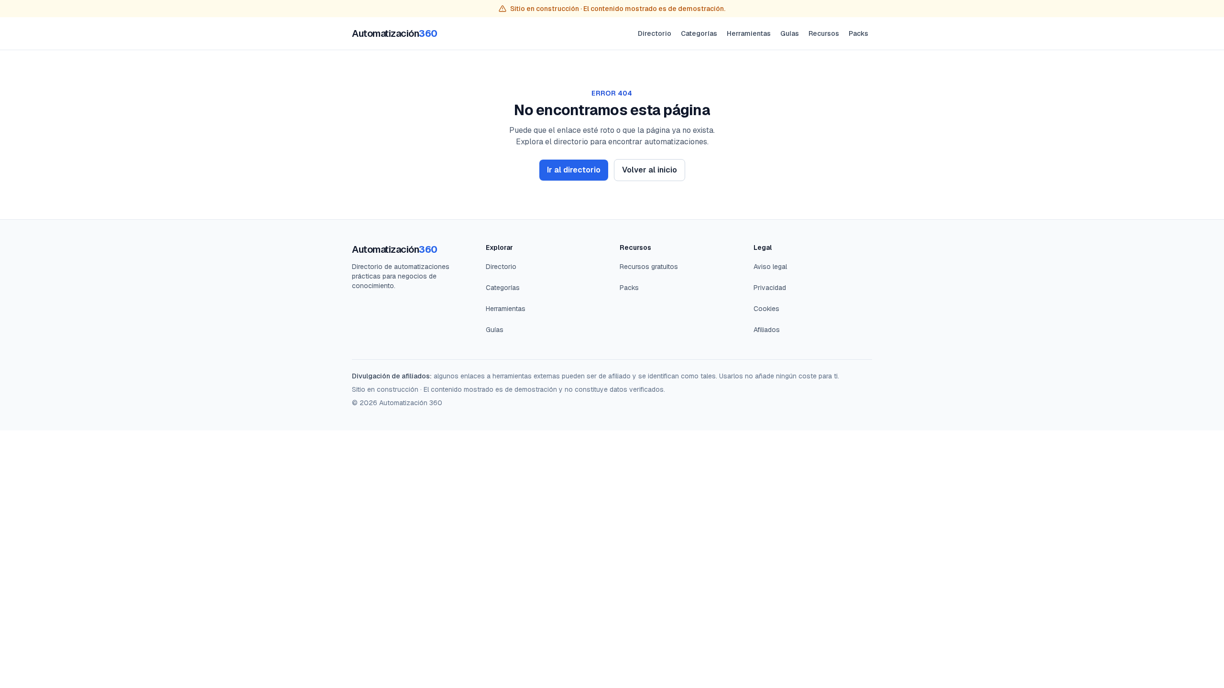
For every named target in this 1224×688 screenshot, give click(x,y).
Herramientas (749, 33)
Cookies (766, 308)
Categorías (699, 33)
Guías (789, 33)
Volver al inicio (649, 170)
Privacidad (770, 287)
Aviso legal (770, 266)
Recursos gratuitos (649, 266)
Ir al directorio (574, 170)
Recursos (824, 33)
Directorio (654, 33)
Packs (858, 33)
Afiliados (767, 329)
